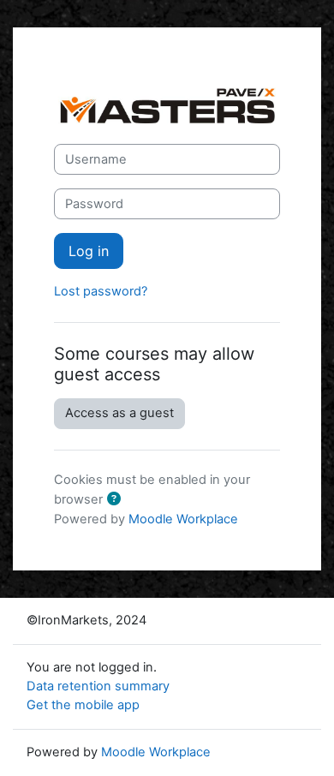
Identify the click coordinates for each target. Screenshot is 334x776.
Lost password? (100, 291)
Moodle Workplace (183, 519)
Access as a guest (119, 413)
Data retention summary (98, 686)
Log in (89, 251)
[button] (117, 500)
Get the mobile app (83, 705)
